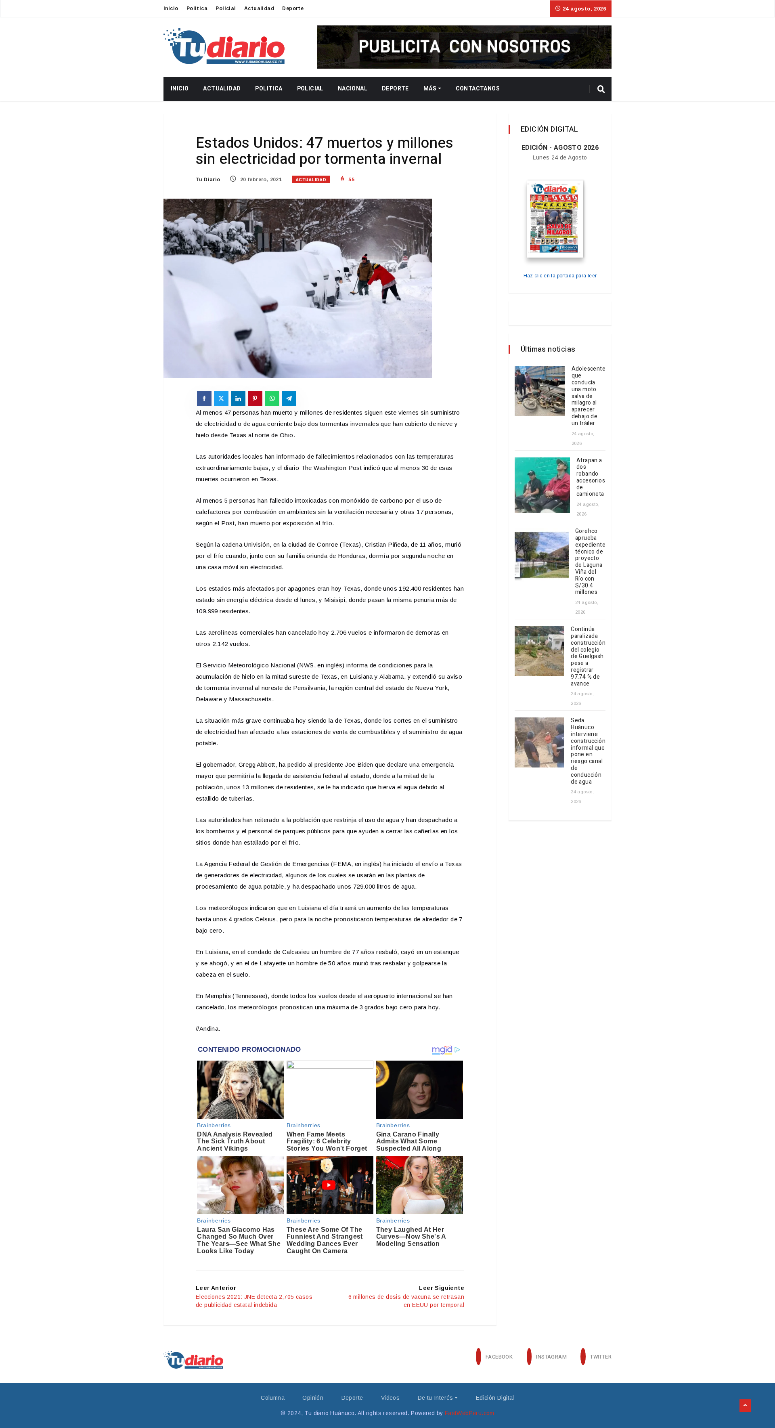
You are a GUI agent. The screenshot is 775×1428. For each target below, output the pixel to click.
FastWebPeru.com (469, 1413)
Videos (390, 1397)
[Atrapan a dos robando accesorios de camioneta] (542, 485)
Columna (273, 1397)
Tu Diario (208, 179)
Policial (226, 8)
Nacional (352, 88)
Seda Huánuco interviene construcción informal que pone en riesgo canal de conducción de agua (588, 751)
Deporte (293, 8)
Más (429, 88)
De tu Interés (435, 1397)
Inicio (170, 8)
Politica (196, 8)
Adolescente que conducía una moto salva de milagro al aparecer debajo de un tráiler (588, 396)
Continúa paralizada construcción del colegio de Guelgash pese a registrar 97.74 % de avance (588, 656)
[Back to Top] (745, 1405)
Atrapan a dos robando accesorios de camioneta (590, 477)
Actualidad (259, 8)
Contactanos (478, 88)
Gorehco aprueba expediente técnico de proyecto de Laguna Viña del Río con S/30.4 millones (590, 561)
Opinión (312, 1397)
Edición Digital (495, 1397)
